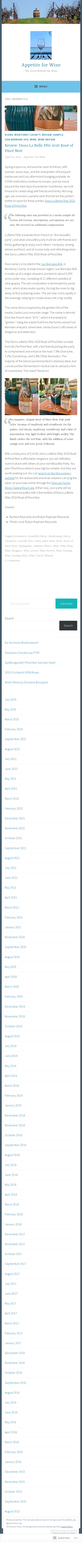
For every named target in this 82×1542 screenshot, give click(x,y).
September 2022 (15, 739)
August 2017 (12, 1274)
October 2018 (13, 1135)
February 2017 (14, 1333)
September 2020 (15, 947)
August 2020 (12, 957)
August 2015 (12, 1511)
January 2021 (13, 927)
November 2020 (15, 937)
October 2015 (13, 1491)
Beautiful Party (37, 536)
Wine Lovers (30, 550)
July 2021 (10, 868)
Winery (49, 555)
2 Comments (12, 560)
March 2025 (12, 719)
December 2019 (15, 1006)
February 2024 (14, 729)
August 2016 (12, 1392)
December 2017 (15, 1234)
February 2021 (14, 917)
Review (47, 134)
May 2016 (10, 1422)
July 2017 (10, 1284)
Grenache (10, 541)
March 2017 (12, 1323)
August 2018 (12, 1155)
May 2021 (10, 887)
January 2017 (13, 1343)
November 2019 (15, 1016)
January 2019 (13, 1105)
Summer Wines (42, 546)
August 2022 (12, 749)
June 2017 (11, 1293)
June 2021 (11, 878)
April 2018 (11, 1194)
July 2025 (10, 699)
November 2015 (15, 1482)
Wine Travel (36, 555)
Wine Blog (66, 546)
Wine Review (46, 139)
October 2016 (13, 1372)
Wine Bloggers (13, 550)
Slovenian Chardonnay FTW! (22, 653)
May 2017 (10, 1303)
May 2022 (10, 778)
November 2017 (15, 1244)
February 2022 (14, 808)
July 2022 (10, 759)
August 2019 (12, 1036)
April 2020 (11, 977)
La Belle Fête (25, 541)
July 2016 (10, 1402)
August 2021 (12, 858)
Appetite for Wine (41, 65)
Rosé (59, 541)
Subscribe (66, 603)
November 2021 (15, 828)
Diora (9, 134)
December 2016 (15, 1353)
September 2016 (15, 1383)
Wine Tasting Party (16, 555)
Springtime (25, 546)
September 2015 (15, 1501)
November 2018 (15, 1125)
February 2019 (14, 1095)
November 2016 (15, 1363)
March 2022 (12, 798)
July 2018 (10, 1165)
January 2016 (13, 1462)
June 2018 (11, 1175)
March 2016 (12, 1442)
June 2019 (11, 1056)
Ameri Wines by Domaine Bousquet (26, 682)
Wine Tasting (64, 550)
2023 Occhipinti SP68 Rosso (22, 672)
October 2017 (13, 1254)
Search (9, 618)
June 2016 (11, 1412)
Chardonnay (54, 536)
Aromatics (20, 536)
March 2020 (12, 986)
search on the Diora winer (54, 473)
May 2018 (10, 1184)
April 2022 (11, 788)
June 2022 (11, 769)
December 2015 (15, 1472)
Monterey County (27, 134)
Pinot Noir (48, 541)
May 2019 (10, 1066)
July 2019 (10, 1046)
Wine (33, 139)
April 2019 (11, 1076)
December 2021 (15, 818)
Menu (43, 86)
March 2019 (12, 1085)
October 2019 (13, 1026)
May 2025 (10, 709)
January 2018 (13, 1224)
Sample (58, 134)
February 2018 (14, 1214)
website (10, 478)
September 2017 (15, 1264)
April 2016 (11, 1432)
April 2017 (11, 1313)
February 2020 (14, 996)
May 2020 (10, 967)
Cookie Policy (67, 1526)
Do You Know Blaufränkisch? (22, 642)
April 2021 (11, 897)
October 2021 (13, 838)
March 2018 (12, 1204)
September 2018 (15, 1145)
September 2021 (15, 848)
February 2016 (14, 1452)
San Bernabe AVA (17, 139)
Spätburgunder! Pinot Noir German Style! (30, 662)
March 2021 (12, 907)
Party (38, 541)
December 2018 (15, 1115)
